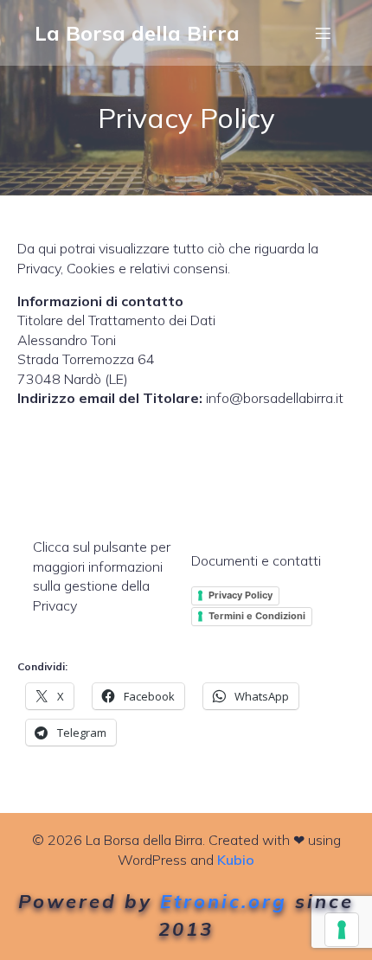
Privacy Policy (240, 595)
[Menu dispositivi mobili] (322, 33)
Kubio (235, 859)
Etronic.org (223, 901)
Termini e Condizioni (256, 616)
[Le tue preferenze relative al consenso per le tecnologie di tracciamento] (341, 929)
